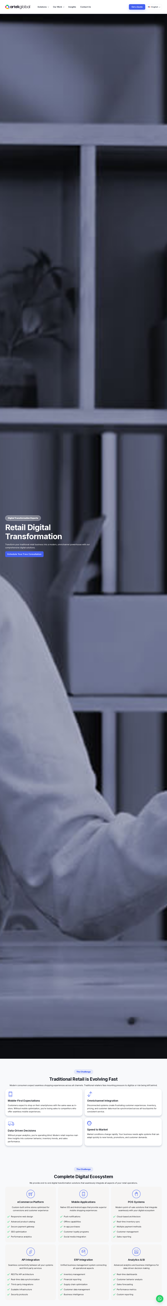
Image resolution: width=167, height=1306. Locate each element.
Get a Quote (137, 7)
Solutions (42, 7)
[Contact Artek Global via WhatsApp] (159, 1298)
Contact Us (85, 7)
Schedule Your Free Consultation (24, 554)
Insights (72, 7)
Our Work (57, 7)
